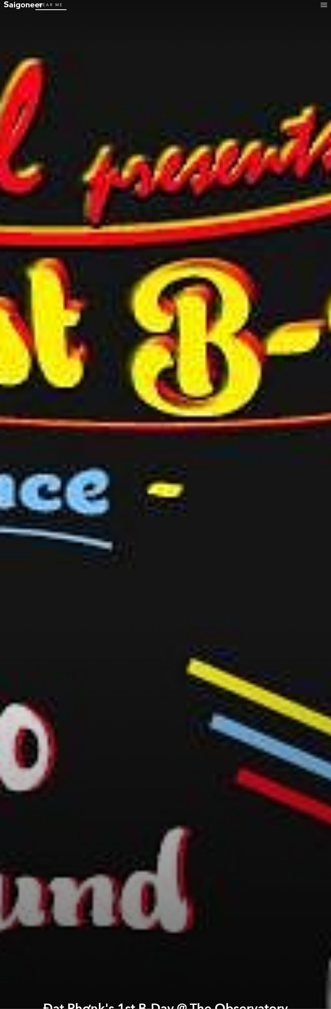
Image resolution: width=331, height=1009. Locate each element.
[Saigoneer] (23, 5)
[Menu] (324, 4)
